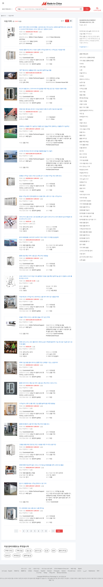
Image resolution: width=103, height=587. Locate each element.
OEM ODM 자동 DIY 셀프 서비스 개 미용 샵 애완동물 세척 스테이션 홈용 (41, 465)
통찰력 (80, 568)
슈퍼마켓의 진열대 (85, 201)
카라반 (81, 76)
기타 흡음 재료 (84, 145)
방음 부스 (82, 132)
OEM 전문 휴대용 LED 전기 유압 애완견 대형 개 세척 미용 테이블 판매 (40, 109)
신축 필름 (82, 260)
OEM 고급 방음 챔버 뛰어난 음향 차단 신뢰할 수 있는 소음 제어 (38, 362)
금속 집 (7, 555)
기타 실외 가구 (84, 179)
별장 (80, 120)
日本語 (30, 571)
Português (56, 571)
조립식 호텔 (83, 101)
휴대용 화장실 (83, 98)
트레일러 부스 (83, 117)
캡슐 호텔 (82, 95)
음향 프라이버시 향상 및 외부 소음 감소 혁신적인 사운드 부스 (38, 383)
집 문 (46, 551)
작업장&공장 (83, 126)
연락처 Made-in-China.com (61, 568)
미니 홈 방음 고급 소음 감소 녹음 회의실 (31, 508)
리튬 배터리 (83, 148)
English (10, 571)
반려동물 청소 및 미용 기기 (87, 219)
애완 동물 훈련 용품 (85, 232)
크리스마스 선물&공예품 (87, 57)
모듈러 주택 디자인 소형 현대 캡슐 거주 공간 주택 (34, 317)
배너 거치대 (83, 154)
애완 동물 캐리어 (84, 226)
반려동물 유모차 (84, 238)
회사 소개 (23, 568)
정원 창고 (82, 85)
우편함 (81, 191)
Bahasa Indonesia (62, 572)
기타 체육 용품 (84, 247)
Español (43, 571)
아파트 (81, 64)
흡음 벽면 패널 (84, 141)
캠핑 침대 (82, 185)
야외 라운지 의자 (84, 194)
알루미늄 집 (27, 555)
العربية (85, 571)
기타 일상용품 (83, 160)
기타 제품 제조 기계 (85, 163)
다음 (59, 531)
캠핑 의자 (82, 188)
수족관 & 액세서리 (85, 229)
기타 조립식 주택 (84, 129)
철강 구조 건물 (84, 107)
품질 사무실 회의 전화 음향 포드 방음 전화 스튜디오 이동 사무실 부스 (40, 196)
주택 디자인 (9, 551)
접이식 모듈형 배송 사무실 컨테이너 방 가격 (32, 483)
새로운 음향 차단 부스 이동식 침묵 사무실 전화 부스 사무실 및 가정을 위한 (42, 50)
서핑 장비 (82, 254)
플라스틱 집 (62, 551)
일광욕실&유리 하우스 (86, 110)
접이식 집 (38, 551)
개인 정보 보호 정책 (47, 568)
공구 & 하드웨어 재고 (86, 257)
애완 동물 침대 (84, 222)
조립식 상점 (83, 104)
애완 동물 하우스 (84, 207)
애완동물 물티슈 (84, 241)
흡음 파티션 (83, 138)
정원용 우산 (83, 182)
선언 (30, 568)
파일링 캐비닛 (83, 173)
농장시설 (82, 82)
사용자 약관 (36, 568)
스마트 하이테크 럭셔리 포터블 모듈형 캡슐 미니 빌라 (35, 151)
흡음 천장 (82, 135)
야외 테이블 (83, 198)
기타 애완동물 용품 (85, 204)
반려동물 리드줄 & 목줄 (86, 213)
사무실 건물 (83, 88)
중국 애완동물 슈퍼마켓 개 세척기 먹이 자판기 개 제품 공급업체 (39, 237)
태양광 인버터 (83, 170)
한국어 (79, 571)
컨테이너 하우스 (84, 79)
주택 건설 (20, 551)
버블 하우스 (83, 73)
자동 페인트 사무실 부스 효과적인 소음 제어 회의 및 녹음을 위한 (39, 297)
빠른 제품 (73, 568)
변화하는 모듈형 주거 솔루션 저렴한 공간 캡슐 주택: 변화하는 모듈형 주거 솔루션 (44, 126)
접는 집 (29, 551)
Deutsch (49, 571)
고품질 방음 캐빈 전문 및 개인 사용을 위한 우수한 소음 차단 (37, 444)
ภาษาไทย (38, 572)
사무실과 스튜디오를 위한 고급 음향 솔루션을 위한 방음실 (37, 403)
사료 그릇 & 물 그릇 (85, 216)
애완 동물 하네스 (84, 235)
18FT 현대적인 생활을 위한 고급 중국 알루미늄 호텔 (35, 70)
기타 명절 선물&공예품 (86, 60)
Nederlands (92, 571)
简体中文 (16, 571)
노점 (80, 70)
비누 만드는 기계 (84, 166)
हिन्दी (98, 571)
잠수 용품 (82, 244)
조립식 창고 (83, 123)
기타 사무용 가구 (84, 176)
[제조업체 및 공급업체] (51, 3)
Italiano (64, 571)
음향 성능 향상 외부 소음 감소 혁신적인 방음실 (33, 256)
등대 (53, 551)
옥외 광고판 (83, 157)
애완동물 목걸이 (84, 210)
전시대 (81, 151)
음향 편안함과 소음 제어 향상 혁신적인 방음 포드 (34, 424)
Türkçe (45, 572)
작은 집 (81, 113)
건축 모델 (82, 67)
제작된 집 (17, 555)
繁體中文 (23, 571)
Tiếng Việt (52, 572)
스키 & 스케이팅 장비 (86, 251)
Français (36, 571)
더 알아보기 (84, 47)
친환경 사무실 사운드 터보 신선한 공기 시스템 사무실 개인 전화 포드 (40, 176)
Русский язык (71, 571)
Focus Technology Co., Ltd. (53, 576)
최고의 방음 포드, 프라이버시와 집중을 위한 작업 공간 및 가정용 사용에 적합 (42, 88)
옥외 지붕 (82, 92)
